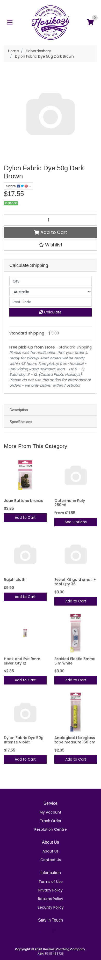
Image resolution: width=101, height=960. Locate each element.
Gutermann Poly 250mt (69, 503)
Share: (11, 186)
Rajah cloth (14, 579)
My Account (50, 812)
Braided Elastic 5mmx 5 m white (74, 661)
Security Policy (51, 907)
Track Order (50, 820)
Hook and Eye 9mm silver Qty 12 (22, 661)
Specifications (21, 422)
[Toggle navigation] (10, 22)
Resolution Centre (50, 829)
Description (19, 410)
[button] (50, 245)
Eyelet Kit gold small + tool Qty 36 (75, 582)
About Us (50, 851)
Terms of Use (51, 881)
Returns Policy (50, 898)
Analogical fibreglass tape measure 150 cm (74, 740)
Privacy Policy (50, 890)
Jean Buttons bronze (23, 500)
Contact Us (50, 859)
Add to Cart (53, 232)
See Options (76, 522)
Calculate (52, 312)
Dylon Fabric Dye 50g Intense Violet (24, 740)
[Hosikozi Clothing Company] (50, 22)
